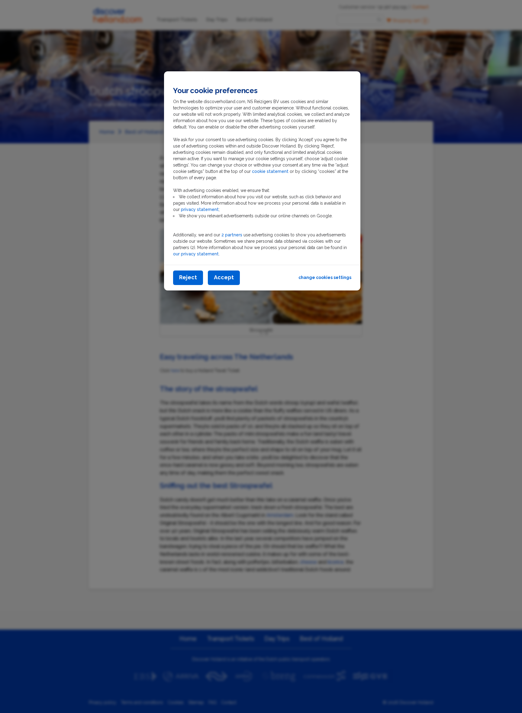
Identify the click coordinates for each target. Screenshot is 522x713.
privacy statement (200, 209)
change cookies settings (324, 277)
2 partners (231, 234)
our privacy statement (196, 253)
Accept (224, 277)
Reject (188, 277)
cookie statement (271, 171)
